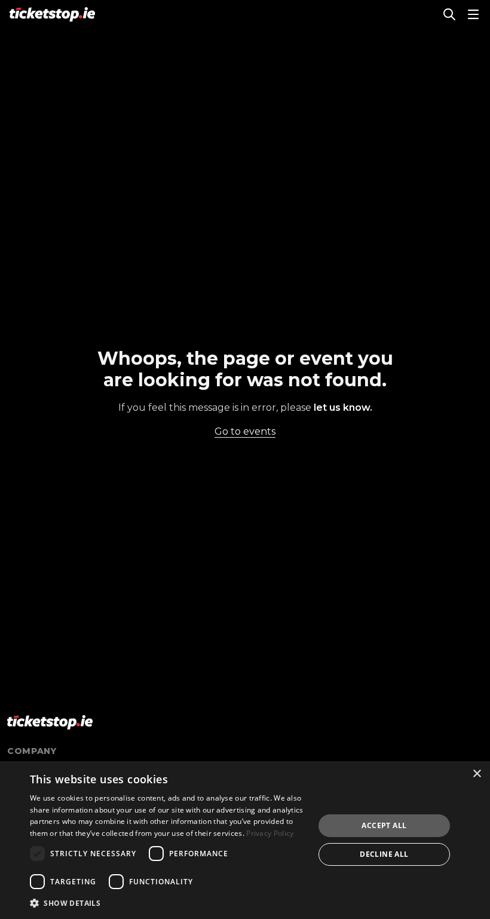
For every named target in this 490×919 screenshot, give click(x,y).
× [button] (476, 774)
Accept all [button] (384, 825)
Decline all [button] (384, 854)
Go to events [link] (245, 431)
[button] (168, 903)
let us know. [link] (343, 407)
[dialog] (245, 840)
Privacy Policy (269, 833)
